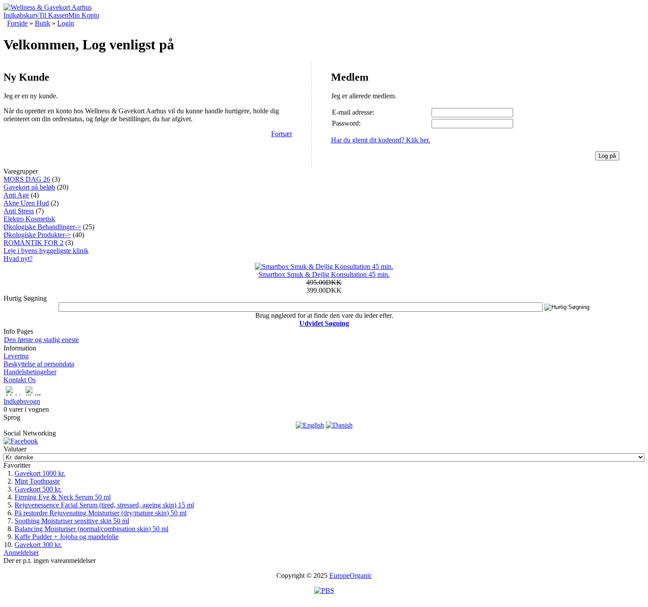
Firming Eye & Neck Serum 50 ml (63, 497)
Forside (17, 23)
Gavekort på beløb (29, 187)
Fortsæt (281, 134)
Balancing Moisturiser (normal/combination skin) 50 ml (91, 529)
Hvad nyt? (18, 258)
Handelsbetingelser (30, 372)
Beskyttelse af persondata (39, 364)
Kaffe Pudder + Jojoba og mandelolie (67, 536)
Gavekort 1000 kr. (40, 473)
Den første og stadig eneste (41, 339)
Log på (607, 156)
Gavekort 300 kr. (38, 544)
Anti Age (16, 195)
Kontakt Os (20, 380)
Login (65, 23)
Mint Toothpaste (37, 481)
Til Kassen (53, 15)
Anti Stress (19, 211)
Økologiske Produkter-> (37, 234)
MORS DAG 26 (27, 179)
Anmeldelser (21, 552)
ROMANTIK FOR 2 (33, 242)
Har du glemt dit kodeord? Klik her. (380, 140)
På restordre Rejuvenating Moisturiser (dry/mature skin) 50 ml (100, 513)
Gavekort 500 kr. (38, 489)
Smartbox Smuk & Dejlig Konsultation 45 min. (324, 274)
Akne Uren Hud (26, 203)
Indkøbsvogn (22, 401)
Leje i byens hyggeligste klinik (46, 250)
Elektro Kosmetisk (29, 219)
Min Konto (83, 15)
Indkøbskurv (21, 15)
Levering (16, 356)
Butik (42, 23)
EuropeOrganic (350, 575)
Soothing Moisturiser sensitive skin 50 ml (72, 521)
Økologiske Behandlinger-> (42, 227)
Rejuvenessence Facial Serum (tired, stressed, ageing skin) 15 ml (104, 505)
